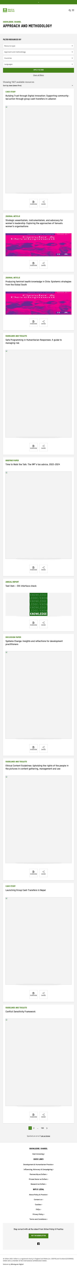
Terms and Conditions (38, 1219)
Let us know (45, 1136)
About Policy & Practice (38, 1195)
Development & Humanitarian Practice (38, 1165)
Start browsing (38, 1154)
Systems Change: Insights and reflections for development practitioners (34, 643)
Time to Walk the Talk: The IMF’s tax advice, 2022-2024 (33, 464)
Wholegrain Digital (17, 1264)
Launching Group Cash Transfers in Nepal (26, 890)
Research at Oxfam (38, 1184)
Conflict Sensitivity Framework (20, 1012)
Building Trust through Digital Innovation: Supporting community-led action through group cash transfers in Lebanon (37, 98)
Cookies (38, 1205)
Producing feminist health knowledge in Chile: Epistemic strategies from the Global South (38, 283)
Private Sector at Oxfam (38, 1179)
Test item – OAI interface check (21, 586)
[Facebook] (38, 1243)
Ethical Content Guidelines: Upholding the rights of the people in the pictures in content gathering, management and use (37, 767)
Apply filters (38, 70)
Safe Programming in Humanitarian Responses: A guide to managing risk (34, 342)
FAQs (38, 1209)
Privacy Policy (38, 1214)
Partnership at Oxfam (38, 1174)
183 (43, 1128)
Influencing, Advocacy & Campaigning (38, 1169)
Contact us (38, 1200)
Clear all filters (38, 75)
